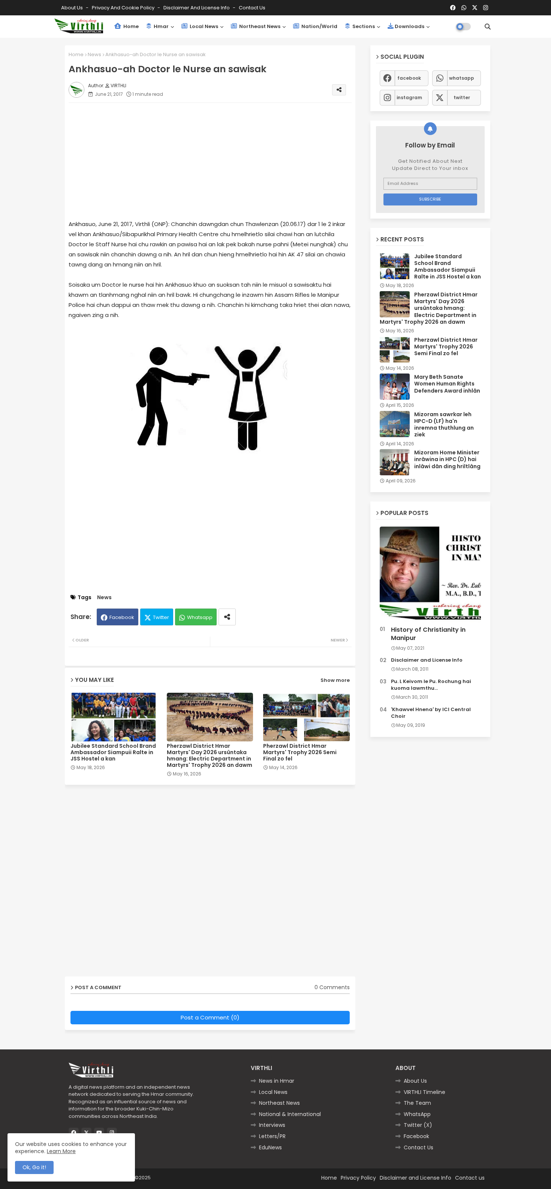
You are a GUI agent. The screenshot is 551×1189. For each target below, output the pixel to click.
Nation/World (318, 26)
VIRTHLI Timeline (424, 1092)
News (94, 54)
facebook (409, 78)
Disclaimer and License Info (197, 7)
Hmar (161, 26)
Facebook (121, 617)
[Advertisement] (218, 161)
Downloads (409, 26)
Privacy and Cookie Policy (124, 7)
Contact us (252, 7)
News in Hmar (276, 1081)
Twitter (161, 617)
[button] (487, 26)
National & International (290, 1114)
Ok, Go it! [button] (34, 1167)
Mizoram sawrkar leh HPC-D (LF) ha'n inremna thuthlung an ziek (444, 424)
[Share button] (227, 617)
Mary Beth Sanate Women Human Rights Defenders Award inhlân (447, 384)
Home (130, 26)
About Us (72, 7)
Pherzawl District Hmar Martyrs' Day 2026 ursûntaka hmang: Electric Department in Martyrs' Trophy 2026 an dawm (209, 755)
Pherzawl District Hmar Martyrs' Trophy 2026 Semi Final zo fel (300, 752)
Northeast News (259, 26)
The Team (417, 1103)
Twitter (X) (418, 1125)
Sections (363, 26)
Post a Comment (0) (210, 1017)
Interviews (272, 1125)
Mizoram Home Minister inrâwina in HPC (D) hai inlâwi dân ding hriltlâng (447, 459)
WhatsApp (417, 1114)
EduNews (270, 1147)
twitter (462, 97)
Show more (335, 680)
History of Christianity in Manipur (428, 634)
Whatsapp (200, 617)
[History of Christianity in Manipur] (430, 575)
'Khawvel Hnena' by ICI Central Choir (431, 713)
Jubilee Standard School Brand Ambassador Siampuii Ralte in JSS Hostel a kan (113, 752)
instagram (409, 97)
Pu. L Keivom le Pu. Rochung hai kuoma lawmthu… (431, 685)
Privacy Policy (358, 1178)
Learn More (61, 1151)
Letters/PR (272, 1136)
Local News (203, 26)
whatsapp (461, 78)
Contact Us (418, 1147)
